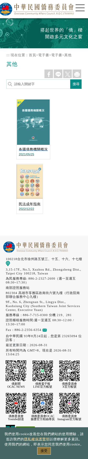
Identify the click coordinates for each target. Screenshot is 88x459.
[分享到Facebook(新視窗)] (48, 74)
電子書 (43, 55)
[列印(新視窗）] (77, 74)
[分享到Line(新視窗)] (58, 74)
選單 (80, 8)
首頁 (32, 55)
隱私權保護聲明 (37, 439)
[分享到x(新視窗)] (67, 74)
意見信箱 (53, 330)
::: (8, 55)
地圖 (13, 263)
